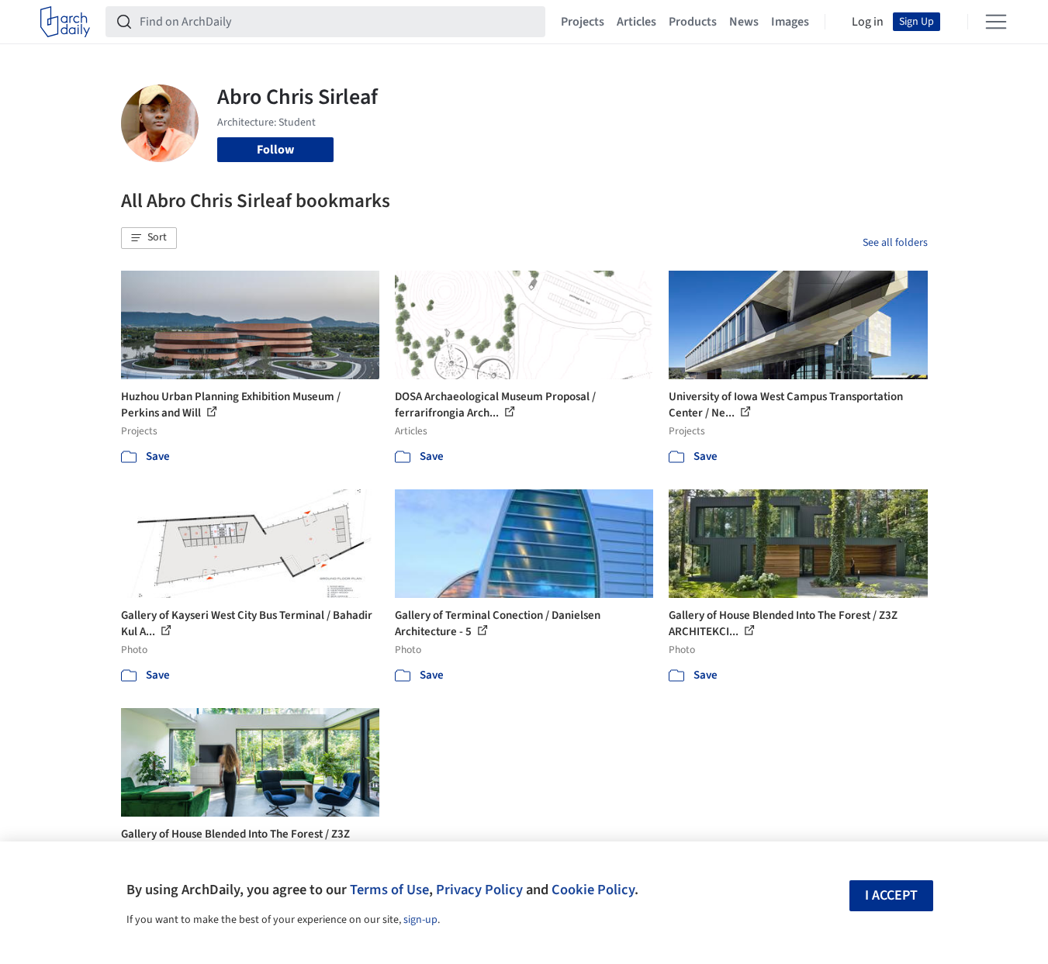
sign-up (420, 920)
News (744, 21)
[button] (149, 238)
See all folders (895, 242)
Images (790, 21)
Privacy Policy (479, 889)
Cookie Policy (593, 889)
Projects (582, 21)
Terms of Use (389, 889)
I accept (891, 895)
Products (693, 21)
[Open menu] (996, 21)
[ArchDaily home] (65, 21)
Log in (868, 21)
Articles (636, 21)
